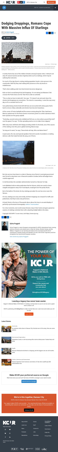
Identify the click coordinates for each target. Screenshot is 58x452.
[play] (4, 7)
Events (34, 421)
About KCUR (24, 421)
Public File (47, 432)
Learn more (29, 314)
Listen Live (24, 425)
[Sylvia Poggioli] (5, 225)
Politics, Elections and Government (21, 359)
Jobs (34, 432)
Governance (48, 429)
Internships (36, 435)
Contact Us (35, 428)
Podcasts (24, 432)
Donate (52, 2)
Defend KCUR (29, 410)
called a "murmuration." (32, 204)
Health (13, 348)
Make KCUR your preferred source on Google (29, 375)
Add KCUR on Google (29, 381)
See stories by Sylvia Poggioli (19, 236)
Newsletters (24, 435)
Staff (34, 425)
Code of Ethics (48, 425)
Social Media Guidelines (48, 422)
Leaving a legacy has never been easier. (29, 301)
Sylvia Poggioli (10, 32)
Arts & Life (14, 326)
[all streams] (56, 8)
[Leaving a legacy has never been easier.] (29, 270)
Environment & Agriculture (18, 337)
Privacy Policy (48, 435)
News (23, 428)
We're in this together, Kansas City (29, 397)
